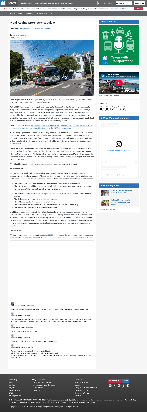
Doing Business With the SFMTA (86, 388)
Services (12, 385)
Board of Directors (81, 382)
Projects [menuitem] (36, 3)
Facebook (26, 29)
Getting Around (14, 390)
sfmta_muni (113, 175)
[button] (139, 3)
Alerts (6, 9)
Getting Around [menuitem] (26, 3)
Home (12, 13)
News (20, 13)
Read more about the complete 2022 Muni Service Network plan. (67, 238)
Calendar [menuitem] (43, 3)
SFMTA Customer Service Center (44, 385)
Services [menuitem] (51, 3)
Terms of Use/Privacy (82, 393)
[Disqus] (52, 270)
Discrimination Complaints (42, 382)
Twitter (37, 29)
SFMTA (103, 175)
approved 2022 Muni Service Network (56, 235)
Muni (11, 382)
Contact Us (36, 390)
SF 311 (11, 393)
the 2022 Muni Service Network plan (45, 125)
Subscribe (139, 9)
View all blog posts (106, 209)
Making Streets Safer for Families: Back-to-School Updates (120, 202)
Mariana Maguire (19, 35)
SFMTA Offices (38, 388)
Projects (11, 388)
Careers (77, 385)
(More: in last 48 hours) (119, 9)
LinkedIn (47, 29)
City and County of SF (82, 390)
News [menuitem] (57, 3)
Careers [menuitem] (70, 3)
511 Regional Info (15, 396)
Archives (78, 396)
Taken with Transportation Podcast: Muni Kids (121, 191)
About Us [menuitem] (63, 3)
